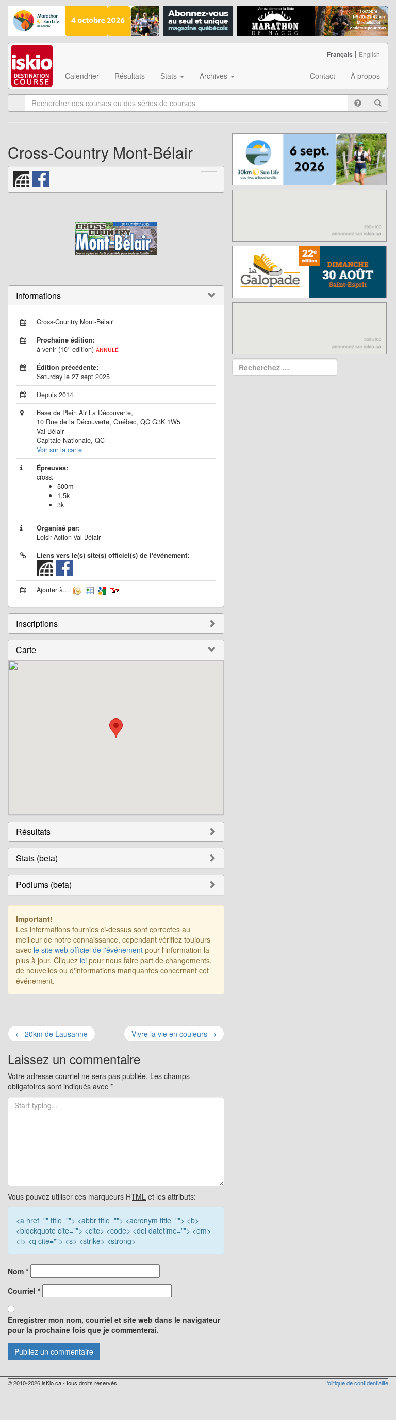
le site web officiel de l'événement (88, 950)
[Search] (378, 103)
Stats (169, 76)
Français (340, 54)
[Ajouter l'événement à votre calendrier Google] (102, 589)
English (369, 53)
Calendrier (82, 76)
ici (83, 960)
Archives (214, 76)
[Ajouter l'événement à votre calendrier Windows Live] (90, 589)
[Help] (358, 103)
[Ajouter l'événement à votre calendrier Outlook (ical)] (77, 589)
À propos (365, 76)
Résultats (129, 76)
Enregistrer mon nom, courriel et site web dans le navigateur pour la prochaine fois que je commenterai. (114, 1324)
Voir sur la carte (59, 449)
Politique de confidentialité (356, 1383)
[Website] (21, 178)
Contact (322, 76)
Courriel (24, 1291)
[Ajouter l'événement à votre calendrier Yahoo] (114, 589)
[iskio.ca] (32, 56)
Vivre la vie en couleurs (174, 1034)
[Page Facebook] (41, 178)
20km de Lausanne (51, 1034)
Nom (18, 1271)
